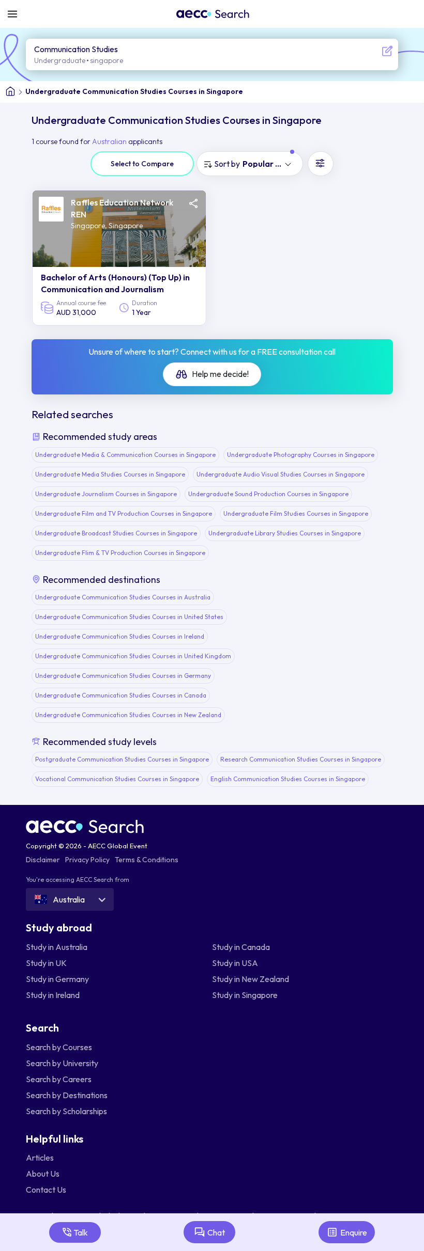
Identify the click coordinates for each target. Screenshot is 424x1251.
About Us (42, 1173)
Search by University (62, 1063)
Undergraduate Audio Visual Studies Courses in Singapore (280, 474)
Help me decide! (219, 374)
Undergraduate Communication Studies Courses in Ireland (119, 636)
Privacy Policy (87, 859)
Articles (40, 1157)
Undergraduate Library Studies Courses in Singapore (284, 533)
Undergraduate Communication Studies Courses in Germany (123, 675)
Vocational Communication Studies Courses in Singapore (117, 779)
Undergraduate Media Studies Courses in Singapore (110, 474)
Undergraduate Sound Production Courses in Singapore (268, 494)
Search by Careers (59, 1079)
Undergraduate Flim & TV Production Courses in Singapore (120, 553)
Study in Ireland (53, 995)
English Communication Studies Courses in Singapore (287, 779)
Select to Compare (142, 163)
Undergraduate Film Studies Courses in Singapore (295, 513)
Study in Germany (57, 979)
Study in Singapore (245, 995)
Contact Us (46, 1189)
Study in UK (46, 963)
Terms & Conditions (146, 859)
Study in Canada (241, 947)
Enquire (353, 1232)
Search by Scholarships (66, 1111)
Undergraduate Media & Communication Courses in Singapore (125, 454)
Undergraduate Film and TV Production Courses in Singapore (123, 513)
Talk (80, 1232)
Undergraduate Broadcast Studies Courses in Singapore (116, 533)
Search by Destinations (67, 1095)
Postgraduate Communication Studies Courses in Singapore (122, 759)
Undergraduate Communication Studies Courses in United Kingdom (133, 656)
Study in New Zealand (250, 979)
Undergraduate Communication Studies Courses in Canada (120, 695)
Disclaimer (43, 859)
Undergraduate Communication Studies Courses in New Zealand (128, 715)
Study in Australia (56, 947)
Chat (216, 1232)
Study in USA (235, 963)
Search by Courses (59, 1047)
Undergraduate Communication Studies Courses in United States (129, 617)
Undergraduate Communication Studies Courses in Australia (122, 597)
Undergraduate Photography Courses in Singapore (300, 454)
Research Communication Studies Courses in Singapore (300, 759)
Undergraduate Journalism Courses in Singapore (106, 494)
